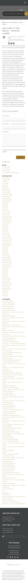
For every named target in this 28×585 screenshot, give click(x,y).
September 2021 (7, 288)
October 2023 (6, 242)
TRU (12, 40)
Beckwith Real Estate (8, 316)
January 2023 (6, 259)
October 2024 (6, 220)
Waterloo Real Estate (8, 500)
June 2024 (5, 227)
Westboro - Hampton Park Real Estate (13, 503)
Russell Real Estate (7, 470)
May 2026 (5, 185)
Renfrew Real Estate (8, 465)
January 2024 (6, 237)
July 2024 (5, 225)
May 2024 (5, 229)
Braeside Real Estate (8, 330)
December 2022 (7, 260)
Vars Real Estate (7, 498)
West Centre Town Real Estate (11, 502)
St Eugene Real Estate (9, 478)
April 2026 (5, 187)
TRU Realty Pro (6, 494)
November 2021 (6, 284)
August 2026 (6, 179)
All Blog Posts (6, 167)
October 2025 (6, 198)
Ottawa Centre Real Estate (10, 454)
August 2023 (6, 246)
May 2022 (5, 273)
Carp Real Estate (7, 354)
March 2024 (5, 233)
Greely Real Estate (7, 393)
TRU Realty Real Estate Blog (10, 172)
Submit (20, 157)
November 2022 (7, 262)
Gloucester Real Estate (9, 386)
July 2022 (5, 270)
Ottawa (15, 39)
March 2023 (5, 255)
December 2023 (7, 238)
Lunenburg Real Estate (9, 411)
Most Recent (6, 178)
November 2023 (7, 240)
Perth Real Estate (7, 461)
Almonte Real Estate (8, 303)
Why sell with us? (8, 528)
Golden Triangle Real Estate (10, 387)
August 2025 (6, 202)
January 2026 (6, 192)
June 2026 (5, 183)
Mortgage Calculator (9, 519)
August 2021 (5, 290)
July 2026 (5, 181)
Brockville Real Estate (8, 339)
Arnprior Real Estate (8, 304)
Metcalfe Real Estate (8, 430)
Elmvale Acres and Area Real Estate (12, 375)
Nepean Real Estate (8, 437)
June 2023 (5, 249)
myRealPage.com (17, 564)
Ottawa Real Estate (8, 456)
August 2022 (6, 268)
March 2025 (5, 211)
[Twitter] (10, 557)
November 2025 (7, 196)
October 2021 (6, 286)
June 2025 (5, 205)
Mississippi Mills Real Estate (10, 432)
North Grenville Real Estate (10, 441)
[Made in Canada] (20, 557)
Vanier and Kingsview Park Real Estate (13, 496)
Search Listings (7, 520)
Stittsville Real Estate (8, 483)
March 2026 (5, 189)
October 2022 (6, 264)
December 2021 (6, 283)
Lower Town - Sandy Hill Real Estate (12, 410)
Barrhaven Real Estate (9, 310)
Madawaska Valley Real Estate (11, 415)
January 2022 (6, 281)
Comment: (5, 132)
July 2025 (5, 203)
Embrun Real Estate (8, 376)
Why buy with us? (8, 517)
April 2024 (5, 231)
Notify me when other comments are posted (14, 150)
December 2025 (7, 194)
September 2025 (7, 200)
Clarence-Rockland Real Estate (11, 360)
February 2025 (6, 213)
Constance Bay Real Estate (10, 362)
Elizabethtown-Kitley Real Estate (12, 373)
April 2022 (5, 275)
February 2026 (6, 190)
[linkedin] (15, 557)
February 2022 (6, 279)
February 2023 (6, 257)
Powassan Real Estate (8, 463)
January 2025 (6, 214)
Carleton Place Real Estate (10, 341)
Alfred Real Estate (7, 301)
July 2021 (4, 292)
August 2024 (6, 224)
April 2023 (5, 253)
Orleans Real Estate (8, 450)
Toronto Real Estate (8, 489)
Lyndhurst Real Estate (8, 413)
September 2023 (7, 244)
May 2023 (5, 251)
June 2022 (5, 272)
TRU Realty (16, 40)
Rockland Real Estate (8, 468)
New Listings (6, 169)
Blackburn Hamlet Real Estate (11, 325)
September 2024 (7, 222)
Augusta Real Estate (8, 308)
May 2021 (4, 295)
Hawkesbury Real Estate (9, 395)
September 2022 (7, 266)
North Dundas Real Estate (10, 439)
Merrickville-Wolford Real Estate (12, 428)
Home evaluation (8, 530)
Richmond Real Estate (9, 467)
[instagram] (13, 557)
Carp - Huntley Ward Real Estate (11, 352)
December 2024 (7, 216)
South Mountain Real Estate (10, 472)
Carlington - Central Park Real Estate (13, 343)
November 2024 (7, 218)
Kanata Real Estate (8, 404)
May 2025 (5, 207)
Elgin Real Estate (7, 371)
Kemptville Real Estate (9, 406)
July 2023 (5, 248)
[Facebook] (8, 557)
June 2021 (5, 294)
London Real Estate (8, 408)
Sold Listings (6, 170)
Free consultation (8, 532)
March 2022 (5, 277)
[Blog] (18, 557)
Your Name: (5, 116)
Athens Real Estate (8, 306)
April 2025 (5, 209)
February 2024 (6, 235)
